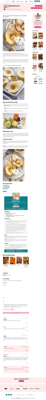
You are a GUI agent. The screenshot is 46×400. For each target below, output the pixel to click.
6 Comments (19, 9)
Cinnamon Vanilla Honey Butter (12, 65)
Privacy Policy (18, 394)
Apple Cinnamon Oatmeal (6, 186)
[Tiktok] (39, 1)
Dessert (18, 1)
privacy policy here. (18, 306)
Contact (23, 394)
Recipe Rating (5, 282)
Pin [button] (18, 206)
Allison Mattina (22, 209)
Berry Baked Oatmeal (6, 185)
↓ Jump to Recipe (38, 5)
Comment (4, 285)
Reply (27, 322)
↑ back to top (30, 394)
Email (4, 301)
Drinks (22, 1)
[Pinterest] (35, 1)
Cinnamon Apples (5, 188)
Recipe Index (13, 1)
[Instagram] (37, 1)
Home (4, 4)
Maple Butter (19, 65)
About (25, 394)
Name (4, 297)
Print (14, 206)
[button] (4, 7)
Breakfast (31, 1)
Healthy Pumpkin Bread (6, 187)
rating (23, 251)
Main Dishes (26, 1)
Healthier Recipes (7, 4)
